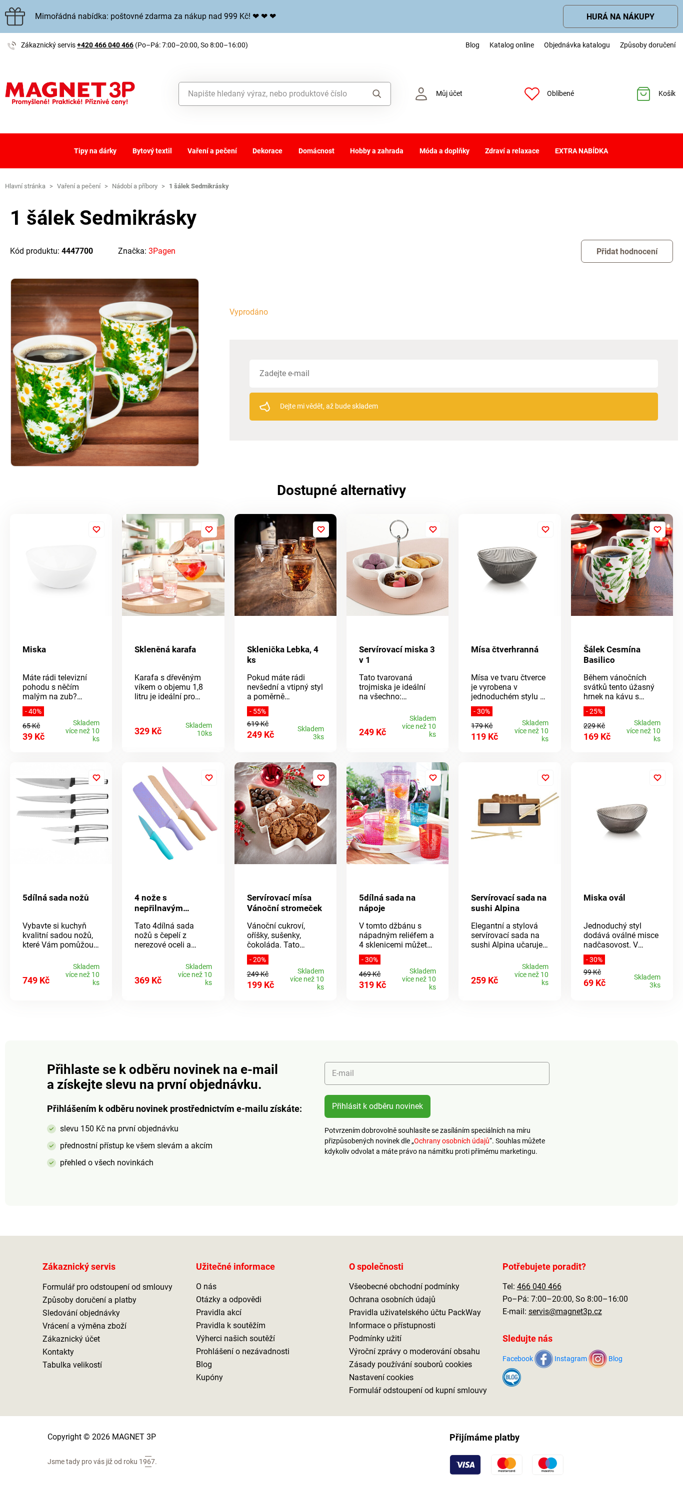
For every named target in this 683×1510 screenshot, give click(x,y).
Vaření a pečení (212, 151)
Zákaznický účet (71, 1339)
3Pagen (162, 251)
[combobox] (269, 93)
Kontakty (58, 1352)
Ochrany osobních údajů (452, 1141)
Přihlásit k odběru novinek (377, 1106)
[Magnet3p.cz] (85, 93)
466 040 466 (539, 1286)
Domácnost (316, 151)
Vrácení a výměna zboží (84, 1326)
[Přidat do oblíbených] (96, 529)
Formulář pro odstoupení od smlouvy (107, 1287)
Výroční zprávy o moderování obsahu (414, 1351)
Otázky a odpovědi (229, 1299)
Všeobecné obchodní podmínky (404, 1286)
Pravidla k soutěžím (231, 1325)
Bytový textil (152, 151)
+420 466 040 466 (105, 45)
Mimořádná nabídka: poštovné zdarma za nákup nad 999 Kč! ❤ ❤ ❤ (155, 16)
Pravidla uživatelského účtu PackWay (415, 1312)
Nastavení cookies (381, 1377)
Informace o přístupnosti (392, 1325)
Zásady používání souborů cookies (410, 1364)
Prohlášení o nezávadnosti (243, 1351)
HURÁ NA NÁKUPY (620, 16)
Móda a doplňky (445, 151)
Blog (473, 45)
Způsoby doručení (648, 45)
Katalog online (512, 45)
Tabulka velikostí (72, 1365)
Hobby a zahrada (377, 151)
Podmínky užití (375, 1338)
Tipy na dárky (95, 151)
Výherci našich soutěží (235, 1338)
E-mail (343, 1073)
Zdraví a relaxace (512, 151)
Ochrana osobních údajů (392, 1299)
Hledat (374, 93)
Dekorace (267, 151)
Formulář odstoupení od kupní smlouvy (418, 1390)
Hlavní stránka (25, 186)
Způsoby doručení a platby (89, 1300)
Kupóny (209, 1377)
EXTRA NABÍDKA (581, 151)
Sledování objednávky (81, 1313)
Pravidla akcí (219, 1312)
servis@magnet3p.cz (565, 1311)
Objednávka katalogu (577, 45)
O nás (206, 1286)
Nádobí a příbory (135, 186)
